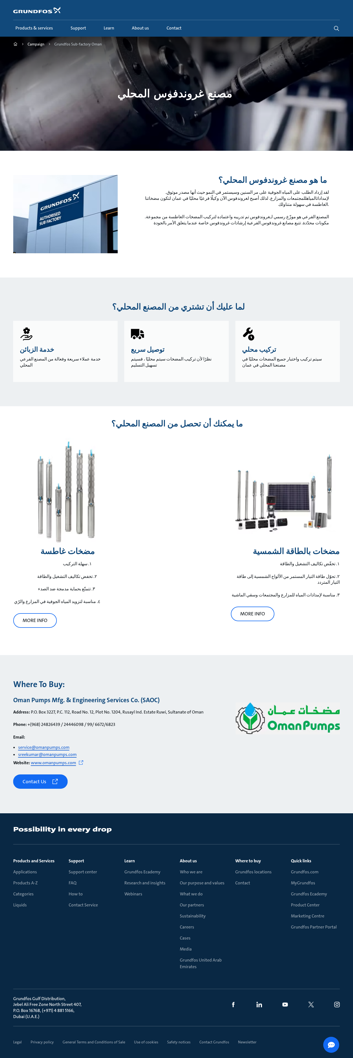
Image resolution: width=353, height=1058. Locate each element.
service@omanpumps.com (43, 747)
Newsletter (247, 1042)
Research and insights (144, 883)
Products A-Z (25, 883)
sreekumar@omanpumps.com (47, 754)
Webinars (133, 894)
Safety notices (179, 1042)
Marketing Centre (307, 916)
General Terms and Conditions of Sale (94, 1042)
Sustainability (193, 916)
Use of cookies (146, 1042)
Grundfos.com (305, 872)
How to (76, 894)
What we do (191, 894)
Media (186, 949)
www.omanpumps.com (53, 763)
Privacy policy (42, 1042)
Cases (185, 938)
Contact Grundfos (214, 1042)
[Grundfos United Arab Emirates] (15, 45)
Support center (83, 872)
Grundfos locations (253, 872)
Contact (242, 883)
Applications (25, 872)
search (336, 28)
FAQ (72, 883)
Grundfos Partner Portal (314, 927)
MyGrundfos (303, 883)
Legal (17, 1042)
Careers (187, 927)
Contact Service (83, 905)
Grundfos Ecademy (142, 872)
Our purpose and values (202, 883)
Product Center (305, 905)
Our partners (192, 905)
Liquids (20, 905)
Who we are (191, 872)
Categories (23, 894)
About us (188, 861)
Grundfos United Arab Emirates (201, 963)
